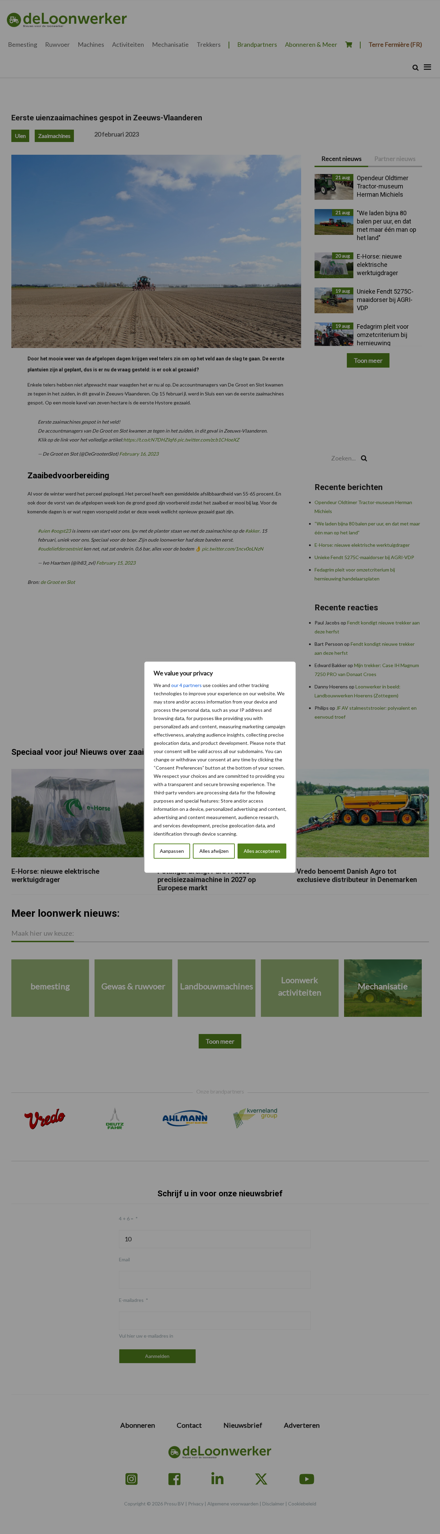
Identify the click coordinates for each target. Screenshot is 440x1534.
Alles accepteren (262, 851)
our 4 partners (186, 685)
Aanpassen (172, 851)
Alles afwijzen (214, 851)
